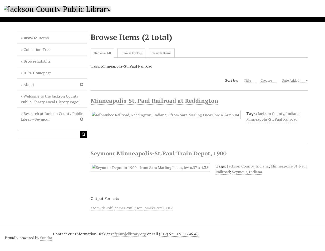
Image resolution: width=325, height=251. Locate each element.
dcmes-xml (123, 208)
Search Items (162, 53)
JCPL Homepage (37, 72)
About (29, 84)
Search (83, 134)
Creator (266, 80)
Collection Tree (37, 49)
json (139, 208)
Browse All (102, 53)
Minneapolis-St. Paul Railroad (271, 119)
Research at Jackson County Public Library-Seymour (52, 116)
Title (247, 80)
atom (95, 208)
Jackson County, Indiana (278, 113)
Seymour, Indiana (247, 171)
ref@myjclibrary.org (128, 233)
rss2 (169, 208)
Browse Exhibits (37, 61)
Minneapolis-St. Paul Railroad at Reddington (154, 100)
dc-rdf (107, 208)
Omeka (46, 237)
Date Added (291, 80)
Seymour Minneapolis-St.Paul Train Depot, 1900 (159, 153)
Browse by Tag (131, 53)
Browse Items (36, 37)
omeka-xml (154, 208)
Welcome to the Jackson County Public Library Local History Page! (50, 99)
